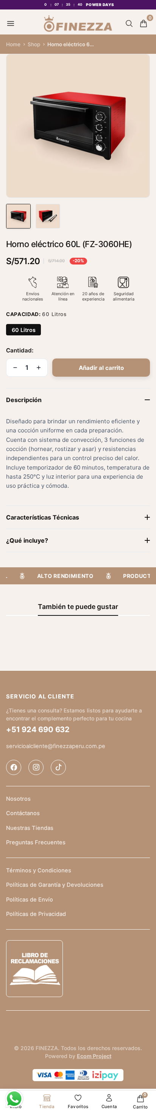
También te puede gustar (78, 607)
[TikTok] (58, 767)
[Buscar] (129, 23)
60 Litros (24, 330)
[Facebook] (13, 767)
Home (13, 44)
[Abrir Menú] (10, 23)
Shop (34, 44)
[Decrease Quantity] (15, 367)
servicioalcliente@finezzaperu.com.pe (55, 745)
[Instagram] (36, 767)
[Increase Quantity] (38, 367)
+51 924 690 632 (38, 729)
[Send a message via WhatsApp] (14, 1098)
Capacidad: (36, 314)
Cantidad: (19, 350)
